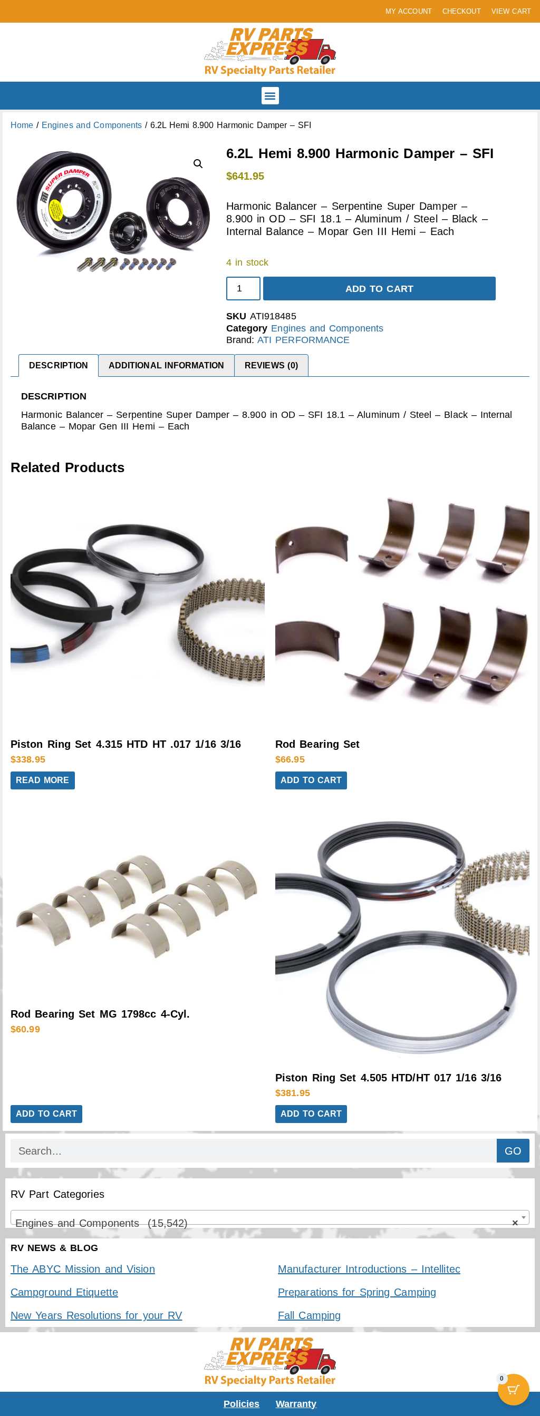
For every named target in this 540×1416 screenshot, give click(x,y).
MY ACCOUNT (408, 11)
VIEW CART (511, 11)
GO (513, 1151)
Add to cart (379, 289)
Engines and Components (92, 125)
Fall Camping (309, 1315)
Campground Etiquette (64, 1292)
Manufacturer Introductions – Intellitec (369, 1269)
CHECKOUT (461, 11)
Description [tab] (58, 365)
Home (22, 125)
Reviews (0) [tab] (271, 365)
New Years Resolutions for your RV (96, 1315)
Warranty (296, 1404)
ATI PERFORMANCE (303, 340)
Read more (43, 780)
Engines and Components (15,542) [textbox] (266, 1223)
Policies (242, 1404)
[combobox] (270, 1217)
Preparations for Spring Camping (357, 1292)
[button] (270, 95)
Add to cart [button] (311, 780)
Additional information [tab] (167, 365)
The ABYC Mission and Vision (83, 1269)
